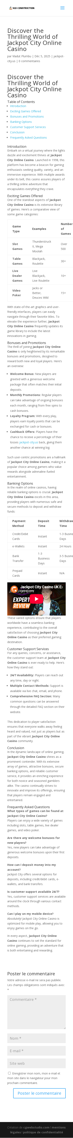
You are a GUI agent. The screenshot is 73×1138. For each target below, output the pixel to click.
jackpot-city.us (28, 442)
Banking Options (21, 122)
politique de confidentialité (43, 1132)
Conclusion (17, 132)
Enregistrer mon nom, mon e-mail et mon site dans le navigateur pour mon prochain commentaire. (33, 1078)
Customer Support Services (28, 127)
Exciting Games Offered (25, 111)
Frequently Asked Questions (28, 137)
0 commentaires (29, 61)
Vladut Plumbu (21, 56)
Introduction (18, 106)
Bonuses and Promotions (27, 116)
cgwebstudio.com (36, 1127)
